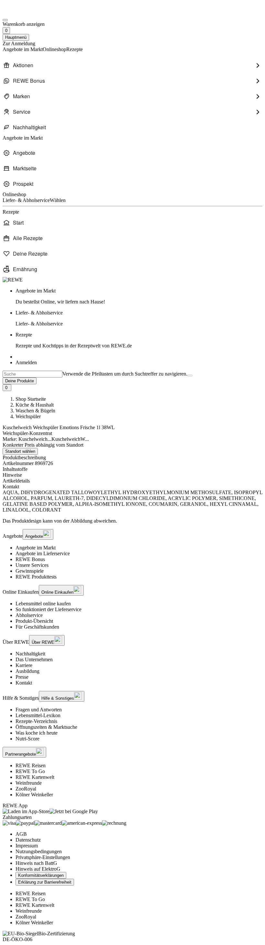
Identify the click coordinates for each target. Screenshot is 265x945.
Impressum (27, 845)
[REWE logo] (13, 279)
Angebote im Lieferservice (43, 553)
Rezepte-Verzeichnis (36, 721)
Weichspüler (28, 416)
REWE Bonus (30, 559)
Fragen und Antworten (39, 709)
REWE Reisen (31, 765)
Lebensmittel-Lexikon (38, 715)
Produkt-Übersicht (34, 621)
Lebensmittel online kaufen (43, 603)
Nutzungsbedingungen (39, 851)
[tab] (132, 469)
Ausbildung (27, 671)
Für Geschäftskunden (37, 627)
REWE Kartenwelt (35, 777)
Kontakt (24, 682)
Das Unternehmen (34, 659)
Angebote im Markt (36, 547)
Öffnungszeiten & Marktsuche (46, 727)
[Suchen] (190, 376)
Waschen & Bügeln (35, 410)
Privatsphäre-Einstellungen (43, 857)
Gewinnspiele (30, 571)
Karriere (24, 665)
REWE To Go (30, 771)
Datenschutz (28, 840)
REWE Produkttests (36, 576)
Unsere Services (32, 565)
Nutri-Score (27, 738)
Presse (22, 677)
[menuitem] (132, 65)
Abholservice (29, 615)
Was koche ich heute (37, 733)
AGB (21, 834)
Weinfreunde (29, 783)
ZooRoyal (26, 788)
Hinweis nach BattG (36, 863)
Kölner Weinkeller (34, 794)
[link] (139, 296)
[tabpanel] (132, 501)
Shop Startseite (31, 399)
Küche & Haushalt (35, 405)
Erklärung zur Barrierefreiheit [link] (44, 882)
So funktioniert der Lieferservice (48, 609)
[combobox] (32, 374)
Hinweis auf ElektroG (38, 869)
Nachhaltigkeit (30, 653)
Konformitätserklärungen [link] (41, 875)
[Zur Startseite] (25, 12)
